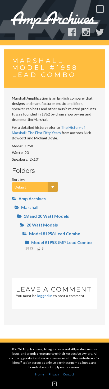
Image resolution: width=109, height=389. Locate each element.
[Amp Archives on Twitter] (102, 32)
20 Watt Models (42, 224)
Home (39, 374)
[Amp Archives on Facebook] (74, 32)
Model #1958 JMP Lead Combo (61, 242)
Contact (68, 374)
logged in (44, 295)
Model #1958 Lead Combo (54, 233)
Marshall (29, 207)
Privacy (54, 374)
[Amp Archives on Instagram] (88, 32)
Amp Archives (32, 198)
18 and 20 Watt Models (46, 216)
